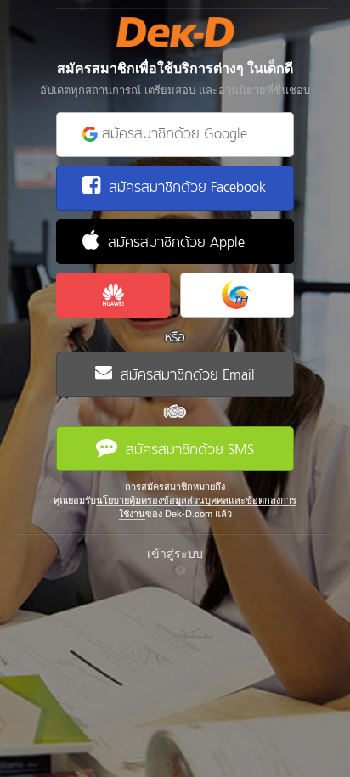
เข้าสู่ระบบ (175, 553)
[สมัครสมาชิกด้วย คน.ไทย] (237, 295)
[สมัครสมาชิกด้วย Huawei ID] (113, 295)
